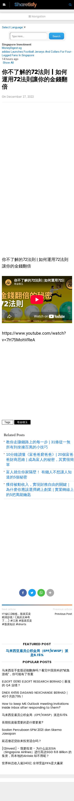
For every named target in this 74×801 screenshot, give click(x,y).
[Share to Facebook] (23, 593)
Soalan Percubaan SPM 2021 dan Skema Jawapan (31, 732)
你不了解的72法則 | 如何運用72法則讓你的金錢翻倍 (34, 79)
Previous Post (63, 614)
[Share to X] (32, 593)
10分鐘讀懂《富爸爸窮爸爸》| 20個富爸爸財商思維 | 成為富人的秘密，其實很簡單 (40, 459)
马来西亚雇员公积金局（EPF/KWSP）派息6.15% (37, 652)
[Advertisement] (37, 143)
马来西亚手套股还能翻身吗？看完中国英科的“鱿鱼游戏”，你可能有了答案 (36, 672)
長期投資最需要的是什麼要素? (22, 722)
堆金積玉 (22, 422)
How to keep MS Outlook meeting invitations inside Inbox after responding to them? (35, 706)
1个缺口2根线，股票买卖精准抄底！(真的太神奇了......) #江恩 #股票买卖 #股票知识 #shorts (17, 619)
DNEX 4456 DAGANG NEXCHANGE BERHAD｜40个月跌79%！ (35, 694)
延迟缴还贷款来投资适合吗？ (21, 741)
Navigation (38, 16)
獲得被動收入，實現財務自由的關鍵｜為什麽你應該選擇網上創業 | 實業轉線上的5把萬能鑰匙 (40, 489)
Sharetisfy (25, 4)
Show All (8, 62)
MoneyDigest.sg (12, 48)
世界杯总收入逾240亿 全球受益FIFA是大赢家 (32, 763)
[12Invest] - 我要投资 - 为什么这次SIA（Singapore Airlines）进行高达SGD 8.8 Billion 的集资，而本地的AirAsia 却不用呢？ (37, 752)
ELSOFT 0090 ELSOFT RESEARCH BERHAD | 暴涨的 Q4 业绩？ (36, 683)
